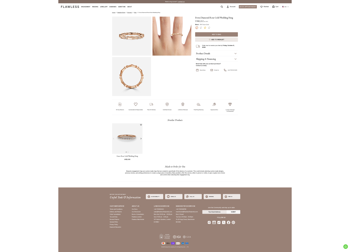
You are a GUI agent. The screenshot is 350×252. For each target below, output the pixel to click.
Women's (129, 12)
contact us (181, 1)
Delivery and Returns (116, 211)
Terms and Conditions (116, 209)
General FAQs (114, 222)
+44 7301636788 (181, 209)
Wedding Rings (121, 12)
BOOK (248, 6)
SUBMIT (233, 212)
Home (113, 12)
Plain (135, 12)
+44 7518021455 (159, 209)
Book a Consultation (138, 214)
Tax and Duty (113, 216)
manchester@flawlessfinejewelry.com (187, 211)
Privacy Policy (114, 224)
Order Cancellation (115, 214)
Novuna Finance (114, 219)
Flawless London (137, 216)
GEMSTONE (122, 6)
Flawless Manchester (138, 219)
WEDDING (95, 6)
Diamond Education (115, 227)
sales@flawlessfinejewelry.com (163, 211)
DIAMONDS (112, 6)
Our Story (135, 209)
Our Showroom (136, 211)
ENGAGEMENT (85, 6)
